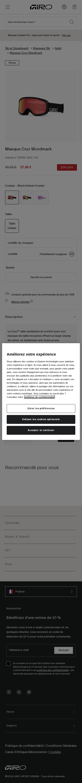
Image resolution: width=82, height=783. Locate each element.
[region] (41, 391)
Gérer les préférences (41, 408)
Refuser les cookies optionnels (41, 419)
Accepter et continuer (41, 430)
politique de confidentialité (39, 397)
